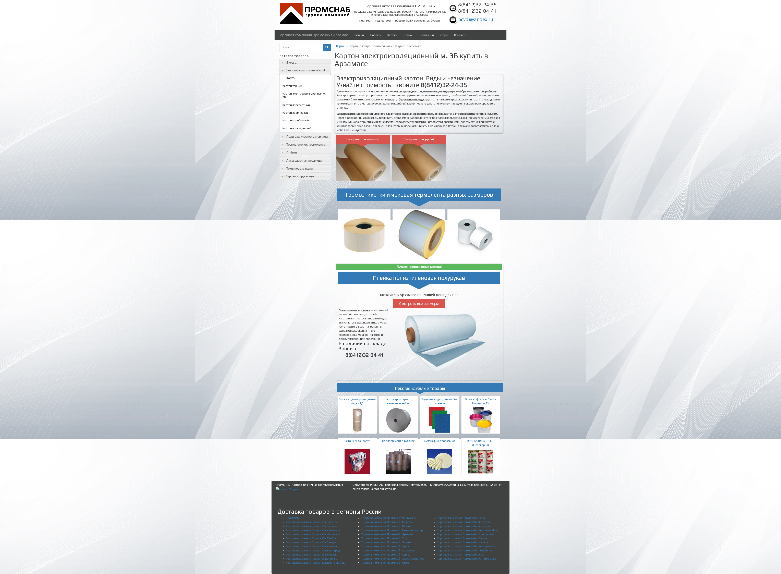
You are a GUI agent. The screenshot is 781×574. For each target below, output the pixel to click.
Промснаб (292, 518)
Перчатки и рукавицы (300, 176)
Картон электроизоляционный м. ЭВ (304, 95)
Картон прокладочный (297, 128)
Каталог (392, 35)
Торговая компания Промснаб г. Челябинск (464, 550)
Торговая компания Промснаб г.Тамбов (311, 538)
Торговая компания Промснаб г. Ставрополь (465, 534)
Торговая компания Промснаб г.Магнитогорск (466, 558)
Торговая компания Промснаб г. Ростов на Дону (467, 530)
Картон (291, 78)
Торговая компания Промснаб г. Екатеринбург (466, 546)
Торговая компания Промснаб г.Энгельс (311, 558)
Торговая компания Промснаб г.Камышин (388, 550)
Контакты (460, 35)
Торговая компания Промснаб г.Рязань (386, 526)
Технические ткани (299, 168)
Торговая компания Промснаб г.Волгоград (313, 550)
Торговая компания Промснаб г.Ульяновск (313, 530)
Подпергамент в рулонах (398, 440)
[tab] (305, 62)
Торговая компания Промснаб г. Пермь (462, 538)
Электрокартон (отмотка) (362, 139)
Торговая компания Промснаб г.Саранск (311, 522)
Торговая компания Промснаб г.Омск (385, 562)
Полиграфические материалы (307, 136)
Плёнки (291, 152)
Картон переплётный (296, 105)
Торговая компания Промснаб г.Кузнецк (312, 546)
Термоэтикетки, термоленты (306, 144)
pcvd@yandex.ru (475, 19)
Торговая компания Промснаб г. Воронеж (312, 534)
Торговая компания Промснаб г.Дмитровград (315, 562)
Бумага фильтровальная (439, 440)
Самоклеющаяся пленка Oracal (305, 70)
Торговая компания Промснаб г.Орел (385, 546)
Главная (359, 35)
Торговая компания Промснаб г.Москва (386, 522)
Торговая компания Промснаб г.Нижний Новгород (393, 530)
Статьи (408, 35)
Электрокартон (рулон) (419, 139)
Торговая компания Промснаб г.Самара (311, 542)
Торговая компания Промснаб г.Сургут (385, 554)
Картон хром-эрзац (295, 112)
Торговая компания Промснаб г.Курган (461, 518)
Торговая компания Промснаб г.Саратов (312, 526)
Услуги (444, 35)
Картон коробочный (296, 120)
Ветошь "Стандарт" (357, 440)
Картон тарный (292, 85)
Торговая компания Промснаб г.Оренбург (463, 522)
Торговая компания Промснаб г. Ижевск (463, 542)
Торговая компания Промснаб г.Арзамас (313, 35)
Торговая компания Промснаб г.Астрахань (464, 526)
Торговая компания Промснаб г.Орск (460, 554)
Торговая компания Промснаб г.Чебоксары (388, 518)
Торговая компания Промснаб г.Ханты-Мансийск (392, 558)
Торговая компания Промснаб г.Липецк (311, 554)
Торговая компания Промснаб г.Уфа (384, 538)
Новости (375, 35)
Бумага (291, 62)
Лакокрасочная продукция (304, 160)
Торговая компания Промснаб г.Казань (386, 542)
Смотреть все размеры (419, 303)
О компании (426, 35)
